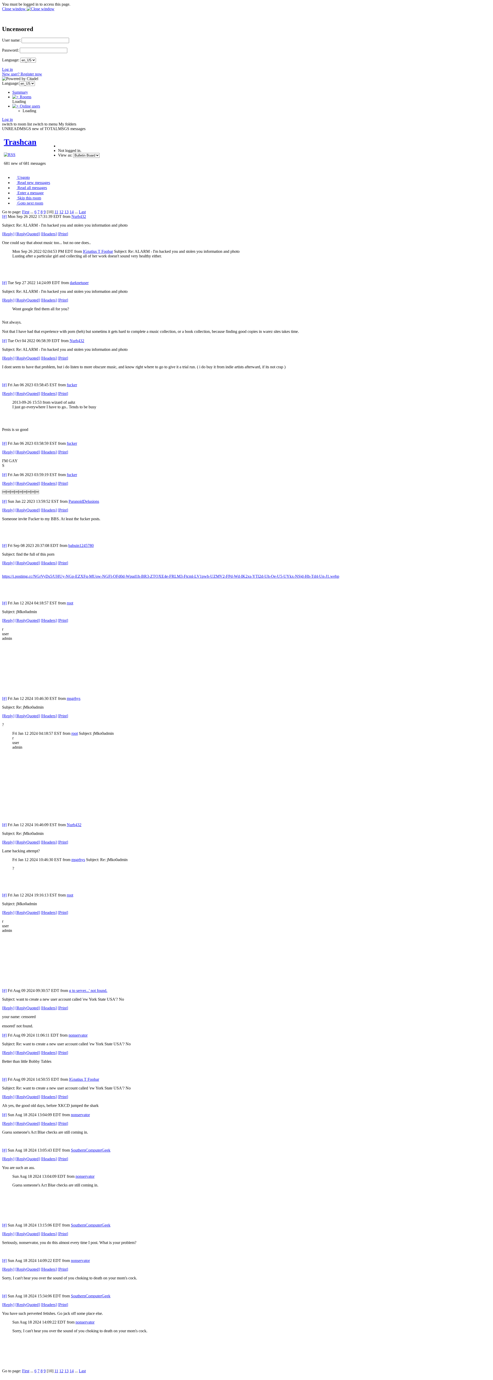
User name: (11, 40)
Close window (14, 9)
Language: (10, 60)
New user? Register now (22, 74)
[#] (4, 216)
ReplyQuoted (27, 234)
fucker (72, 385)
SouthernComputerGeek (90, 1150)
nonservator (78, 1035)
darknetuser (79, 283)
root (70, 603)
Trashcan (20, 142)
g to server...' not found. (88, 990)
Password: (10, 50)
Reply (8, 234)
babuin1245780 (81, 545)
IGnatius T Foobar (98, 251)
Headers (49, 234)
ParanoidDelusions (84, 501)
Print (63, 234)
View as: (65, 155)
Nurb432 (78, 216)
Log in (7, 69)
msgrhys (73, 698)
